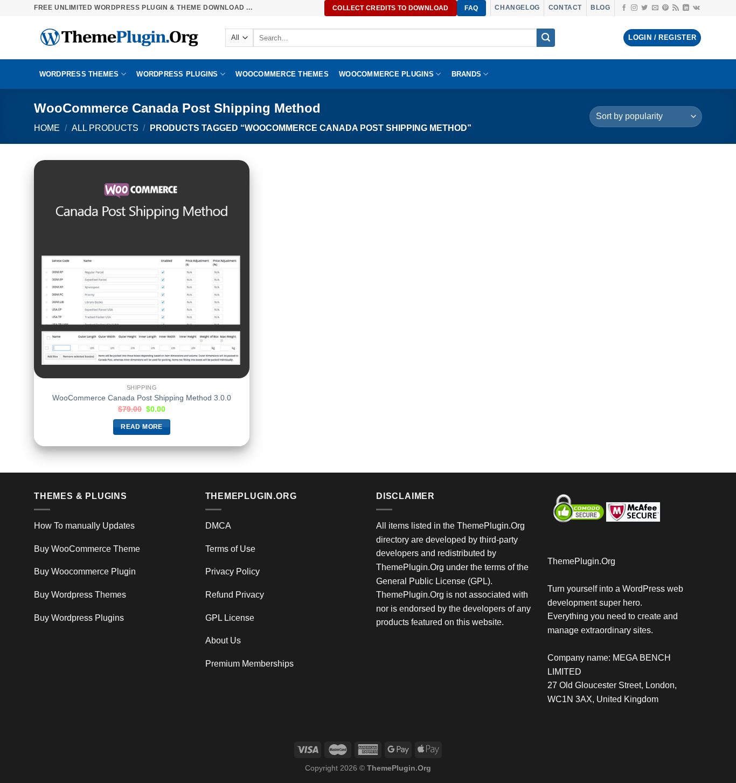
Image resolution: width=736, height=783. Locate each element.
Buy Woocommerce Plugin (85, 571)
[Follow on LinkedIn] (686, 8)
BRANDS (467, 74)
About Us (223, 640)
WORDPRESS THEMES (79, 74)
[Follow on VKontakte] (696, 8)
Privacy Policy (232, 571)
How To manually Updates (84, 525)
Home (47, 128)
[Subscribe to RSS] (675, 8)
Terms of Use (230, 548)
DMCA (218, 525)
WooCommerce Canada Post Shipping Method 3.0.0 (141, 397)
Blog (600, 7)
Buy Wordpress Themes (80, 594)
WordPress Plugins (177, 74)
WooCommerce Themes (282, 74)
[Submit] (546, 38)
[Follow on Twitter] (644, 8)
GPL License (229, 617)
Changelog (517, 7)
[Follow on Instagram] (634, 8)
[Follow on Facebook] (624, 8)
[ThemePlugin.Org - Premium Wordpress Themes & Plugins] (121, 38)
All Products (105, 128)
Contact (565, 7)
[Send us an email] (655, 8)
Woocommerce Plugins (386, 74)
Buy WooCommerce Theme (87, 548)
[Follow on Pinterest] (665, 8)
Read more (141, 427)
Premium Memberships (249, 663)
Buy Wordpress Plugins (79, 617)
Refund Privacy (234, 594)
